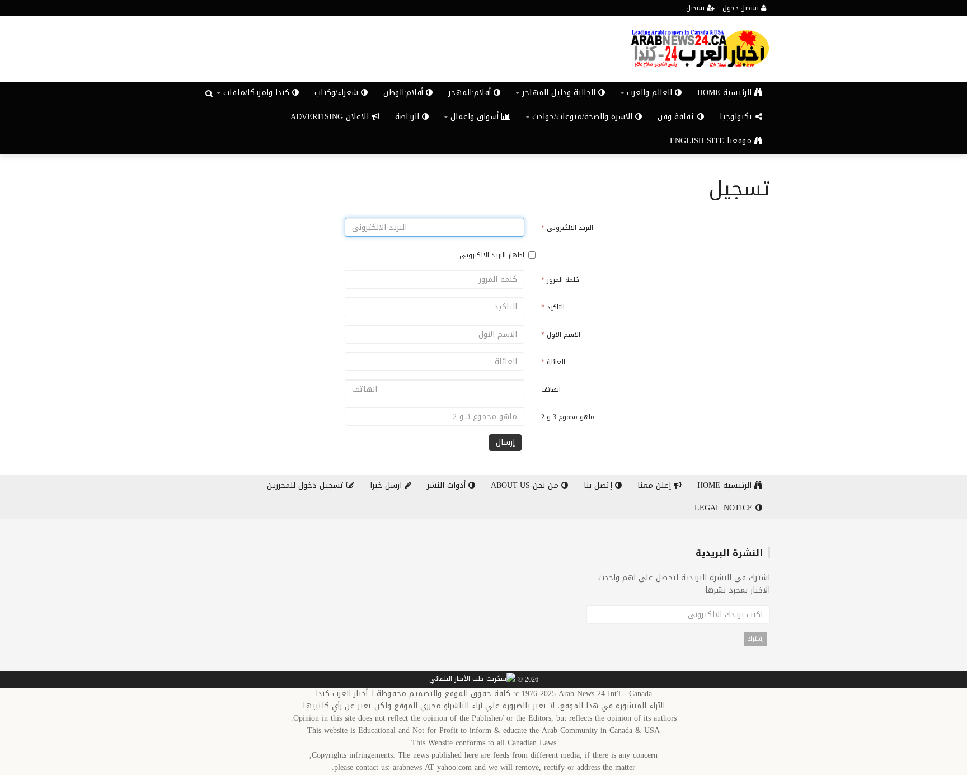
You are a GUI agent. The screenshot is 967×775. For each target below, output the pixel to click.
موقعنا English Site (712, 140)
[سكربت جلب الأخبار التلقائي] (472, 680)
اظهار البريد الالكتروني (491, 255)
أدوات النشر (447, 485)
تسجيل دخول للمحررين (306, 485)
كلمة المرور (560, 280)
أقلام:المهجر (471, 92)
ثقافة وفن (677, 116)
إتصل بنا (599, 485)
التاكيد (553, 307)
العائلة (553, 362)
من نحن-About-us (526, 485)
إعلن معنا (655, 485)
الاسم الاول (560, 334)
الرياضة (408, 116)
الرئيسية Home (725, 92)
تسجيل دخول (741, 8)
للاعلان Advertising (331, 116)
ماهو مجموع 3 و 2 (567, 417)
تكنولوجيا (737, 116)
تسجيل (696, 8)
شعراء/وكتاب (337, 92)
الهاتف (551, 389)
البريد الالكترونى (567, 228)
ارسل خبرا (387, 485)
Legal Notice (724, 507)
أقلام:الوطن (404, 92)
